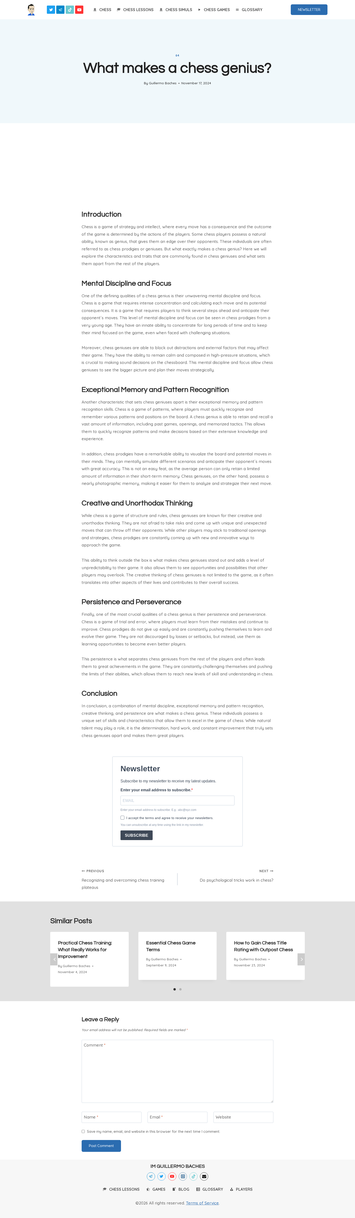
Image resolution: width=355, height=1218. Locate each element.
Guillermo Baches (163, 83)
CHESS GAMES (217, 9)
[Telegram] (60, 10)
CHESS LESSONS (138, 9)
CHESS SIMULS (178, 9)
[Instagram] (183, 1176)
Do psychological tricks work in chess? (236, 876)
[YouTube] (79, 10)
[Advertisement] (177, 164)
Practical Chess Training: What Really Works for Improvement (85, 950)
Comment (95, 1045)
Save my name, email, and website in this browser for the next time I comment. (153, 1131)
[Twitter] (51, 10)
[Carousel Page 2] (180, 989)
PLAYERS (244, 1189)
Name (91, 1116)
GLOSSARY (252, 9)
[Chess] (31, 9)
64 (177, 55)
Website (223, 1116)
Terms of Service (202, 1202)
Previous (53, 959)
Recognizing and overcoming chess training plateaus (123, 879)
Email (156, 1116)
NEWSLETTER (309, 9)
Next (301, 959)
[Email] (204, 1176)
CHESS (105, 9)
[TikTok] (70, 10)
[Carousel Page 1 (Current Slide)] (175, 989)
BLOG (183, 1189)
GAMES (158, 1189)
